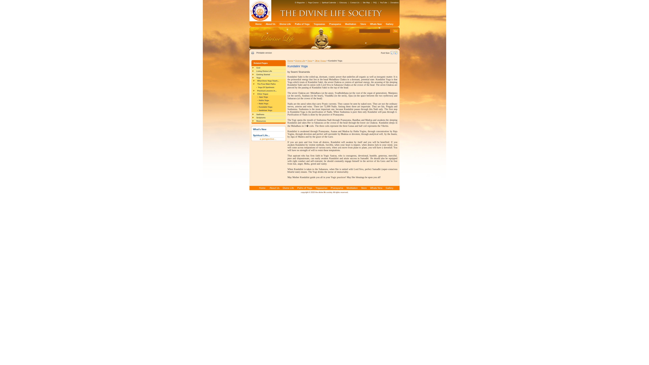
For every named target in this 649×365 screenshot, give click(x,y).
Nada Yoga (263, 104)
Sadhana (260, 114)
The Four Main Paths (266, 84)
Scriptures (261, 118)
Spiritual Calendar (329, 3)
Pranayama (335, 24)
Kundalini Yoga (265, 107)
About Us (270, 24)
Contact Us (354, 3)
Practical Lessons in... (267, 91)
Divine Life (285, 24)
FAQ (375, 3)
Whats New (376, 24)
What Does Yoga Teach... (268, 81)
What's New (259, 129)
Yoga (258, 78)
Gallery (389, 24)
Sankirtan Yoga (265, 110)
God (258, 68)
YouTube (383, 3)
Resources (261, 121)
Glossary (343, 3)
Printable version (264, 53)
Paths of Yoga (302, 24)
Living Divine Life (264, 71)
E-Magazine (300, 3)
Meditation (350, 24)
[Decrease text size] (392, 53)
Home (258, 24)
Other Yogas (262, 94)
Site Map (366, 3)
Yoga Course (313, 3)
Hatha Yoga (264, 100)
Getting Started (263, 75)
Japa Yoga (263, 97)
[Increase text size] (395, 53)
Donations (394, 3)
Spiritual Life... (261, 135)
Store (363, 24)
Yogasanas (319, 24)
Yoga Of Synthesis (266, 87)
